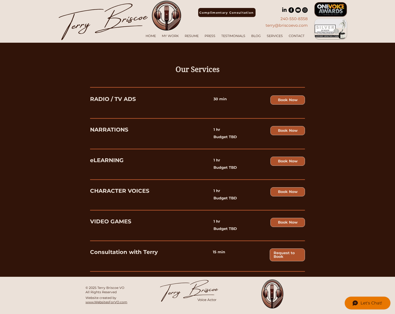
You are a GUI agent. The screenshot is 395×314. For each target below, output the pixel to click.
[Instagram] (305, 10)
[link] (146, 99)
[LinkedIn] (284, 10)
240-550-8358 (294, 18)
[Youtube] (298, 10)
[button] (287, 100)
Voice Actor (207, 300)
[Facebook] (291, 10)
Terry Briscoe (190, 288)
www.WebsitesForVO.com (106, 302)
